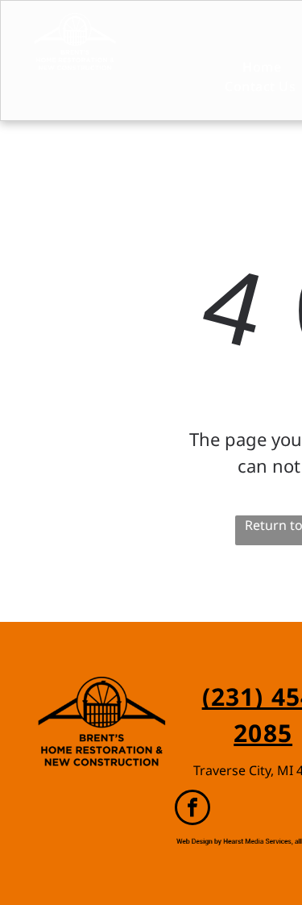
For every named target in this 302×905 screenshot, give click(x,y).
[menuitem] (248, 67)
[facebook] (192, 809)
